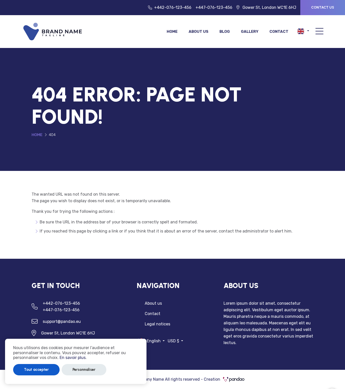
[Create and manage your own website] (52, 31)
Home (172, 31)
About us (198, 31)
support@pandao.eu (62, 321)
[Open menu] (319, 31)
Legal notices (157, 324)
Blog (224, 31)
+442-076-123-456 (172, 7)
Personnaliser (83, 369)
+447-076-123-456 (213, 7)
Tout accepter (36, 369)
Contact (278, 31)
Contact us (322, 7)
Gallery (249, 31)
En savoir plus (73, 357)
